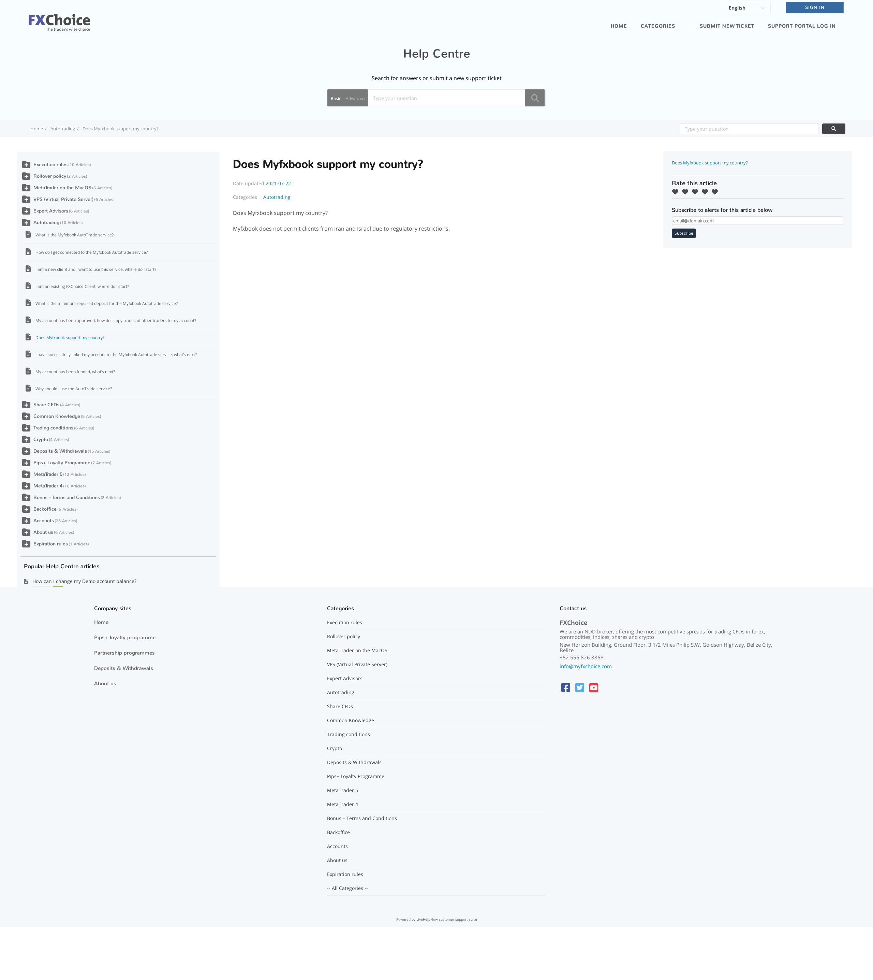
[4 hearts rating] (706, 191)
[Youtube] (593, 687)
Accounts (43, 520)
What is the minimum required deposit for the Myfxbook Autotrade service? (106, 303)
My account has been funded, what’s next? (75, 372)
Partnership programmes (124, 652)
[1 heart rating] (677, 191)
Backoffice (45, 509)
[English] (746, 9)
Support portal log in (802, 26)
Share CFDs (46, 404)
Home (619, 26)
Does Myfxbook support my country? (69, 337)
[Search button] (535, 97)
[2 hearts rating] (687, 191)
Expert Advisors (50, 211)
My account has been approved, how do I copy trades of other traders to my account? (115, 320)
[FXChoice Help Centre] (59, 18)
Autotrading (62, 129)
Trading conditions (53, 428)
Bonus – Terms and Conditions (66, 497)
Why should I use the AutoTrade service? (73, 389)
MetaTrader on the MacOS (62, 188)
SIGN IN (815, 7)
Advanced (355, 98)
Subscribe (684, 233)
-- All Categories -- (347, 888)
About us (43, 532)
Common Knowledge (56, 416)
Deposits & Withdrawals (60, 451)
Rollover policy (49, 176)
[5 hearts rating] (716, 191)
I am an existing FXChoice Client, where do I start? (82, 286)
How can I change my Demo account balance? (84, 581)
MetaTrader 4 (47, 486)
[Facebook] (565, 687)
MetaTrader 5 (47, 474)
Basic (336, 98)
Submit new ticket (727, 26)
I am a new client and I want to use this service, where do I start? (95, 269)
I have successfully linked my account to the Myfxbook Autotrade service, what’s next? (116, 354)
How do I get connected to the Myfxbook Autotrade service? (91, 252)
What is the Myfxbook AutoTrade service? (74, 235)
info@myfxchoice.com (586, 666)
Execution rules (50, 164)
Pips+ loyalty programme (125, 637)
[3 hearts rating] (696, 191)
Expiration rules (50, 544)
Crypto (40, 439)
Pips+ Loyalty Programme (61, 462)
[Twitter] (579, 687)
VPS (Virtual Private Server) (63, 199)
